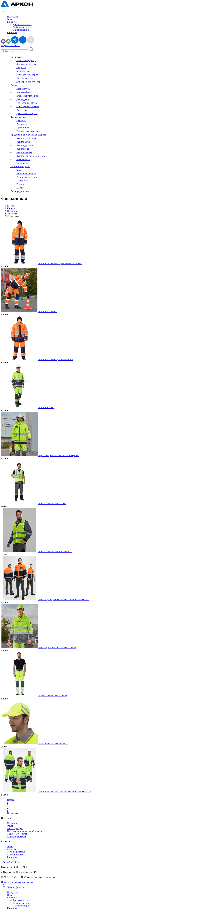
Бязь (18, 170)
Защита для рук (18, 117)
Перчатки (21, 120)
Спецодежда (16, 57)
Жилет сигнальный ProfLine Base (55, 551)
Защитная (21, 67)
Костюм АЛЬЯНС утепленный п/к (56, 359)
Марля (19, 187)
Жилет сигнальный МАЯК (52, 503)
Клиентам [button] (12, 22)
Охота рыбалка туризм (27, 74)
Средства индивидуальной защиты (28, 134)
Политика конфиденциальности (17, 882)
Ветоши (20, 184)
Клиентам (12, 897)
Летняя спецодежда (26, 60)
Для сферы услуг (24, 78)
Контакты (12, 32)
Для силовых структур (27, 113)
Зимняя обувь (23, 92)
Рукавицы (21, 124)
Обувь (13, 85)
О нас (10, 19)
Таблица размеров (22, 27)
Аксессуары (22, 110)
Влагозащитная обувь (27, 96)
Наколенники (23, 159)
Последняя (12, 813)
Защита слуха (23, 142)
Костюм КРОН (46, 407)
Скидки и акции (21, 30)
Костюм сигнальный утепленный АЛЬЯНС (60, 263)
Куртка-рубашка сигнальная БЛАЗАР (57, 647)
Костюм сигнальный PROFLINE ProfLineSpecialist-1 (65, 791)
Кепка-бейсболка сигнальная (53, 743)
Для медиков (22, 99)
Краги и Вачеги (24, 127)
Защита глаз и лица (26, 138)
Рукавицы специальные (28, 131)
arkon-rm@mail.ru (15, 887)
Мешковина (22, 180)
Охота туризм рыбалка (27, 106)
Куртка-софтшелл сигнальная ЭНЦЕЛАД (59, 455)
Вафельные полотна (26, 177)
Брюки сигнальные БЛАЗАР (53, 695)
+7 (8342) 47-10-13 (10, 45)
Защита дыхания (24, 145)
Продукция (12, 16)
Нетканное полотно (26, 173)
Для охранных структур (28, 81)
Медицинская (23, 71)
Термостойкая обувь (26, 103)
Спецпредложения (19, 191)
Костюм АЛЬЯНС (48, 311)
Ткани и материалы (20, 166)
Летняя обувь (23, 88)
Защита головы (24, 152)
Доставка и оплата (22, 24)
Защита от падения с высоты (30, 156)
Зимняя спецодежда (26, 64)
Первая (10, 800)
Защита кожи (23, 149)
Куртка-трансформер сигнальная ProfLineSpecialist (64, 599)
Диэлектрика (23, 163)
